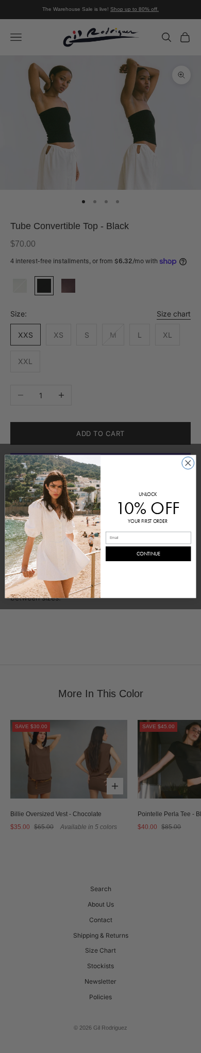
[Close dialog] (188, 463)
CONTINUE (148, 553)
